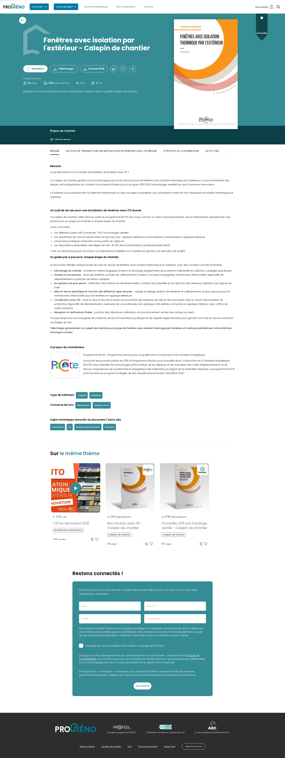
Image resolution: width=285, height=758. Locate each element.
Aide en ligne (169, 746)
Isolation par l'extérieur (88, 427)
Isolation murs (101, 405)
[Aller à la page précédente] (22, 20)
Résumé (54, 151)
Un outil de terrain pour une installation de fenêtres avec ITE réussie (111, 151)
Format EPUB (96, 68)
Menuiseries (83, 405)
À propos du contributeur (181, 151)
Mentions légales (87, 746)
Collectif (82, 395)
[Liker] (113, 68)
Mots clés (212, 151)
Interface (109, 427)
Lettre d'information (193, 746)
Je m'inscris (142, 686)
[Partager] (132, 68)
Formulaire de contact (147, 746)
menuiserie (57, 427)
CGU (130, 746)
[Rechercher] (278, 6)
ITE (69, 427)
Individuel (96, 395)
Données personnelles (111, 746)
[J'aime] (123, 68)
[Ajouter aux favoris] (97, 539)
